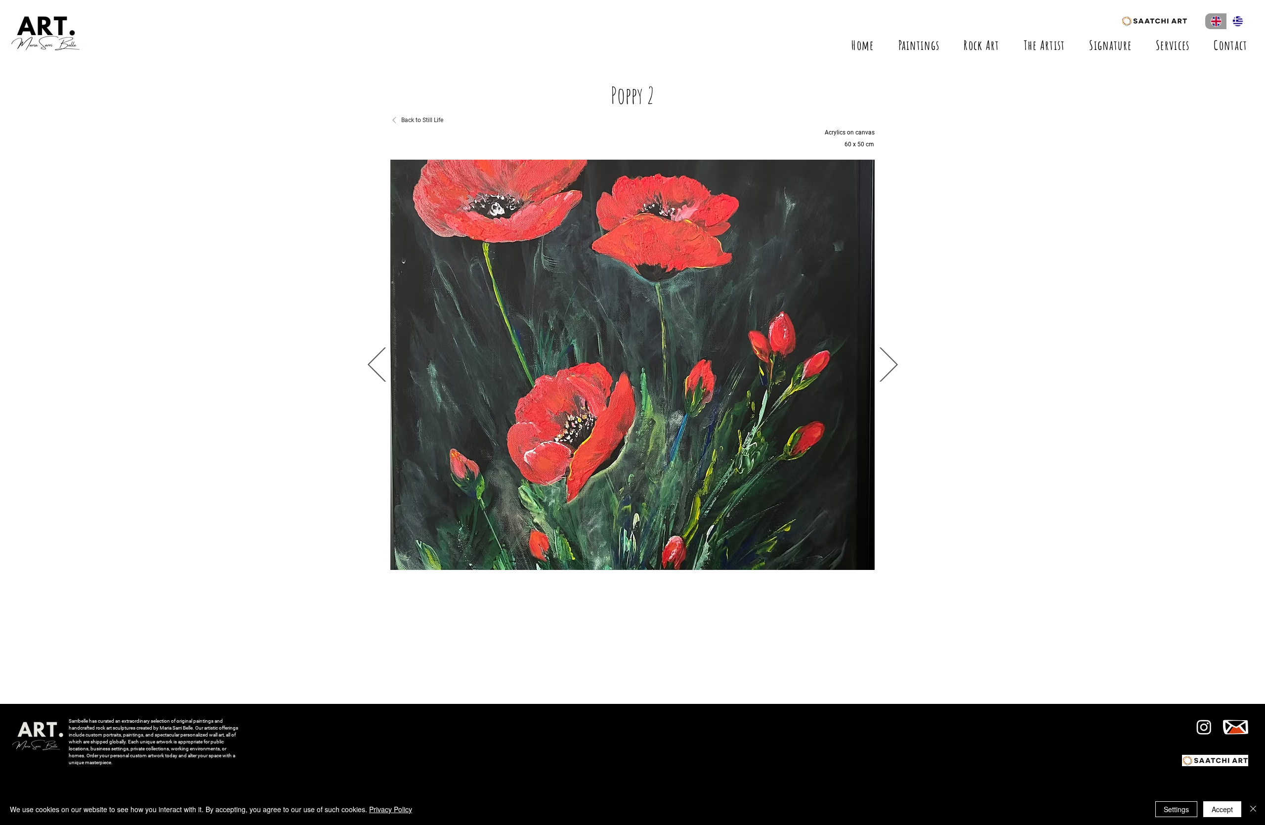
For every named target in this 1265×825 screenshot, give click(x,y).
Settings (1176, 809)
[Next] (377, 364)
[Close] (1253, 809)
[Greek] (1237, 21)
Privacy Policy (390, 809)
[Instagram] (1204, 727)
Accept (1222, 809)
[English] (1215, 21)
